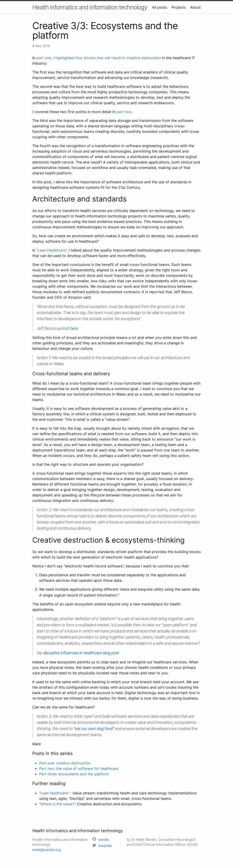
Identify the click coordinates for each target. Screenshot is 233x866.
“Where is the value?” (57, 804)
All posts (159, 7)
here (74, 328)
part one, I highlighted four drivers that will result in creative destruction (98, 57)
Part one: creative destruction (65, 763)
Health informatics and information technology (89, 7)
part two (124, 111)
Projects (179, 7)
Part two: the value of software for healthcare (78, 768)
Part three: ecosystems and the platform (74, 774)
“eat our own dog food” (93, 728)
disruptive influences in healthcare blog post (81, 652)
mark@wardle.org (46, 850)
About (195, 7)
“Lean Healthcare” (51, 250)
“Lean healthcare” (54, 793)
